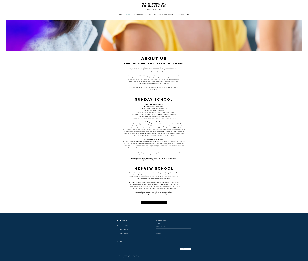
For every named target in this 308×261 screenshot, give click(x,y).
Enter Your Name (161, 220)
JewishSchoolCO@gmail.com (125, 234)
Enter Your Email (160, 226)
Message (158, 233)
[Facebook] (118, 242)
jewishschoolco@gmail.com (151, 160)
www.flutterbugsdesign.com (125, 257)
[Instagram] (121, 242)
